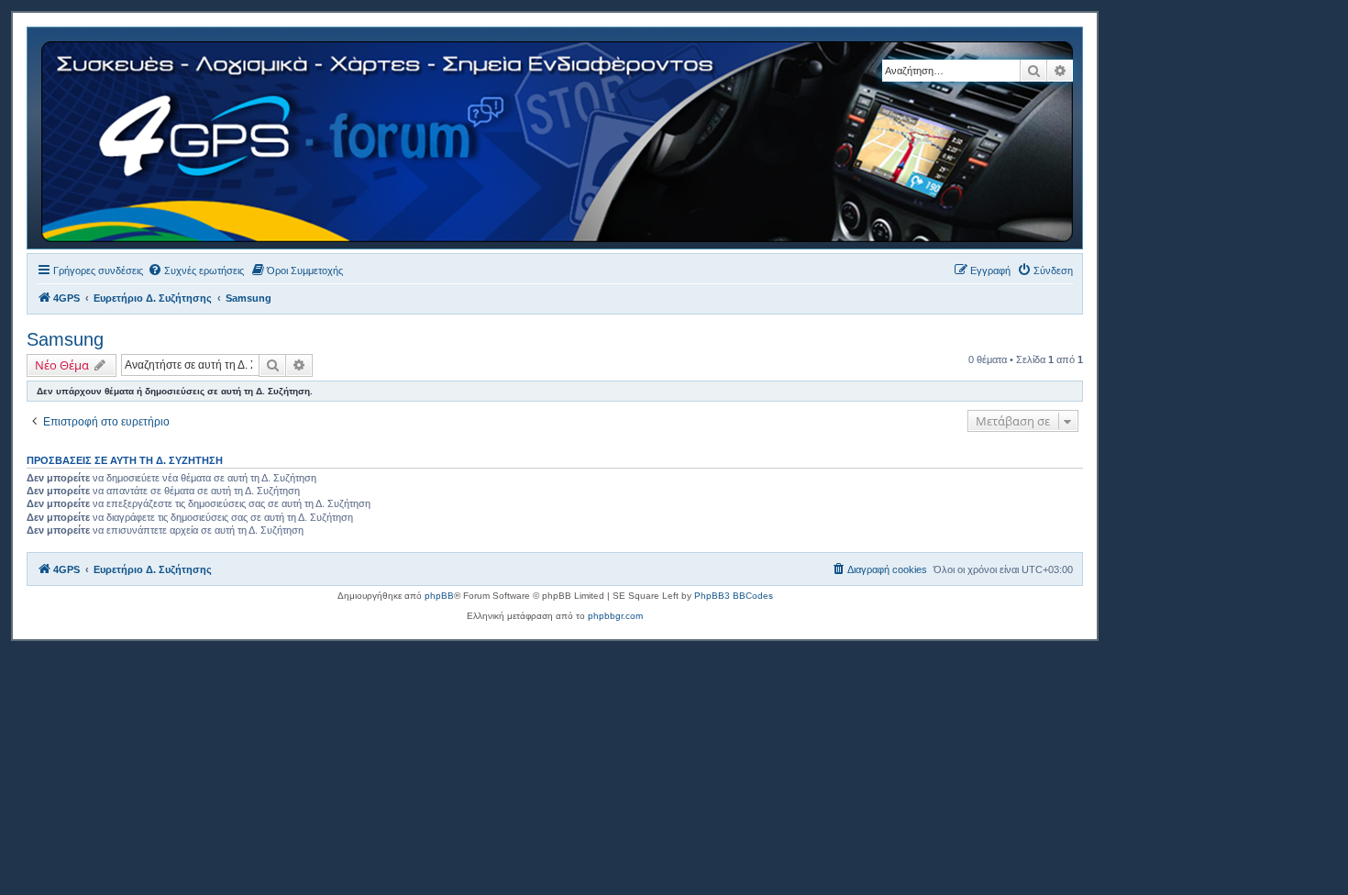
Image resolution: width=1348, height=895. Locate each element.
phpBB (439, 596)
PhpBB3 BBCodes (733, 596)
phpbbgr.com (615, 616)
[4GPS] (558, 138)
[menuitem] (196, 271)
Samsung (65, 339)
